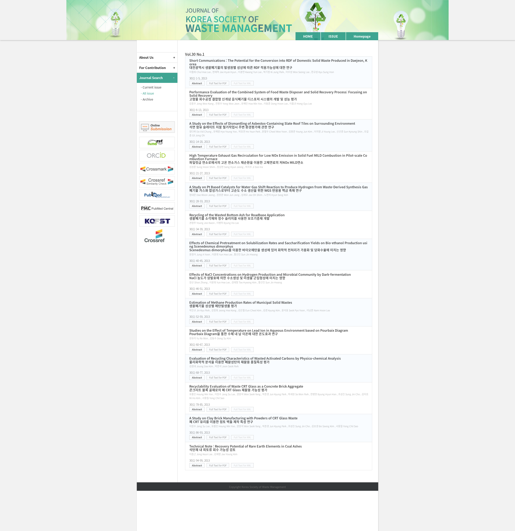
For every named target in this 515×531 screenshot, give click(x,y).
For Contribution (152, 67)
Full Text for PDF (218, 83)
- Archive (147, 99)
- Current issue (151, 87)
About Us (146, 57)
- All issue (147, 93)
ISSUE (333, 36)
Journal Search (151, 77)
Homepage (362, 36)
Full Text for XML (242, 83)
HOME (308, 36)
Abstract (197, 83)
